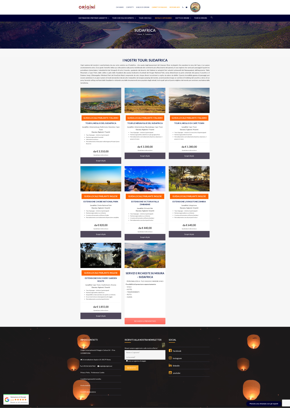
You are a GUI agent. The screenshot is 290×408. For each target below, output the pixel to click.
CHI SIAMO (120, 7)
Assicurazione (85, 385)
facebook (177, 351)
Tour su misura (200, 18)
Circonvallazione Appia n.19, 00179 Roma (96, 360)
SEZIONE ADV (174, 7)
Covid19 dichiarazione (88, 392)
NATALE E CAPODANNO (163, 18)
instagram (177, 358)
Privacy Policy (85, 372)
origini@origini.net (105, 366)
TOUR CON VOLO (145, 18)
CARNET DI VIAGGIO (159, 7)
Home (140, 34)
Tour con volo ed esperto (123, 18)
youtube (176, 373)
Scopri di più (101, 160)
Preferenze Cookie (97, 372)
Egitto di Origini (182, 18)
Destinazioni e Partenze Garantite (93, 18)
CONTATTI (130, 7)
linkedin (176, 365)
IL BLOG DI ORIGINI (142, 7)
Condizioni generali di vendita (90, 379)
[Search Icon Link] (211, 18)
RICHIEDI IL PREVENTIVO (145, 321)
